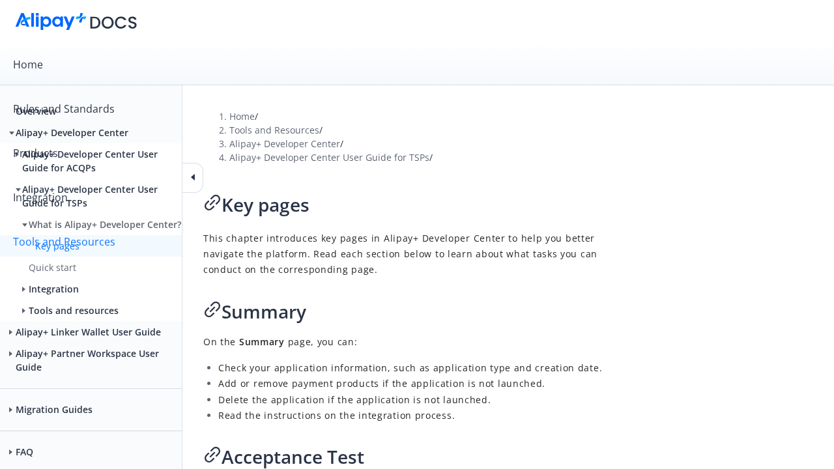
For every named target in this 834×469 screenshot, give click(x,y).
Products (35, 153)
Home (28, 64)
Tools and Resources (64, 241)
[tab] (417, 64)
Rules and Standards (64, 109)
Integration (40, 197)
